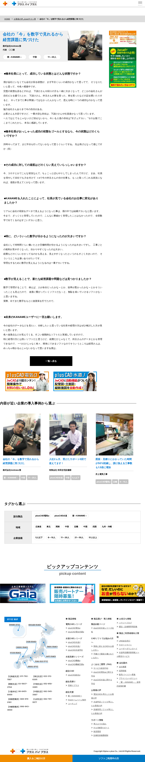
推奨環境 (97, 731)
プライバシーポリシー (128, 678)
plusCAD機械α (74, 660)
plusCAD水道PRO (75, 650)
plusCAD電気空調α (76, 632)
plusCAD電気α (103, 481)
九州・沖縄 (107, 526)
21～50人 (79, 537)
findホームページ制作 (77, 700)
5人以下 (75, 477)
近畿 (115, 481)
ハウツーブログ (125, 623)
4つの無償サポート (101, 728)
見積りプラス (73, 685)
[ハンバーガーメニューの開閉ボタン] (140, 4)
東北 (49, 526)
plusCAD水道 (56, 477)
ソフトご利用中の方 (109, 758)
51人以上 (93, 537)
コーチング (72, 703)
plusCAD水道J (74, 646)
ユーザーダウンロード (128, 648)
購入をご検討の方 (36, 758)
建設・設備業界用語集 (128, 626)
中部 (35, 57)
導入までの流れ (99, 724)
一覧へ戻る (51, 361)
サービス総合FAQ (100, 668)
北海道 (38, 526)
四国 (95, 526)
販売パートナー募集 (127, 674)
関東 (58, 526)
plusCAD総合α (74, 675)
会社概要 (122, 667)
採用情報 (122, 671)
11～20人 (52, 57)
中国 (85, 526)
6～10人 (123, 481)
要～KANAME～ (14, 57)
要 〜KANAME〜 (75, 696)
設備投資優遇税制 (100, 735)
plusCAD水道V (74, 642)
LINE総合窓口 (124, 641)
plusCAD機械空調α (76, 664)
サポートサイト (125, 645)
